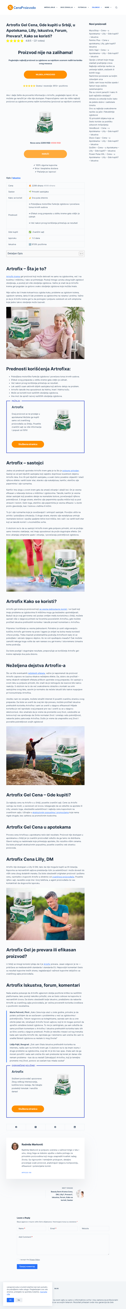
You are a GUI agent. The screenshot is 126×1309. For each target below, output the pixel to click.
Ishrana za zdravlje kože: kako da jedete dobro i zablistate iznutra (103, 101)
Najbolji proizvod (45, 74)
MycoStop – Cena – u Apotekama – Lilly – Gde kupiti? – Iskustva (103, 33)
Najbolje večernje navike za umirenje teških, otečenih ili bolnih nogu (102, 69)
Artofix (47, 964)
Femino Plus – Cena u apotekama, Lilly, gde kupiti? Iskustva (102, 43)
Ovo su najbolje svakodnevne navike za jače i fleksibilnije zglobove (102, 111)
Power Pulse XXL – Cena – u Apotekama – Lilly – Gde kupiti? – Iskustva (103, 157)
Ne (19, 1300)
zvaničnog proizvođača (63, 877)
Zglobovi (96, 7)
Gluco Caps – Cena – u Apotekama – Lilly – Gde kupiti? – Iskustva (103, 141)
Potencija (82, 7)
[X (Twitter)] (36, 1127)
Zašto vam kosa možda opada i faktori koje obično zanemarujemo (104, 85)
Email (53, 1228)
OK (10, 1300)
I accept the (30, 1260)
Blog (57, 1288)
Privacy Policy (35, 1260)
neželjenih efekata (36, 673)
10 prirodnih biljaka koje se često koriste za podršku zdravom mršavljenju (101, 121)
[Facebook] (16, 1127)
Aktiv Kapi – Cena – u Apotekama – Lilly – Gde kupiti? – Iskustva (103, 53)
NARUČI (45, 154)
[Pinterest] (55, 1127)
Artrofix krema (13, 276)
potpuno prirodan (70, 470)
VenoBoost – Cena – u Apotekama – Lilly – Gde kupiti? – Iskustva (103, 131)
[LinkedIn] (75, 1127)
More (107, 7)
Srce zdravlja (66, 7)
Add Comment (25, 1237)
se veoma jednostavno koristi (53, 609)
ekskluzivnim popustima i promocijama (50, 812)
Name (22, 1228)
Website (85, 1228)
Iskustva (16, 178)
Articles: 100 (26, 1172)
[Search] (116, 7)
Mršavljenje (49, 7)
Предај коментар (27, 1266)
